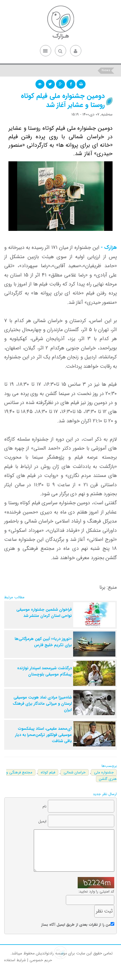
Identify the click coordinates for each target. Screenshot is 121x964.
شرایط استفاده (15, 960)
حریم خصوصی (41, 960)
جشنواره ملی (104, 772)
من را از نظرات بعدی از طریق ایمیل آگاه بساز (76, 925)
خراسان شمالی (75, 772)
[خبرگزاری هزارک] (60, 22)
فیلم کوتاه (48, 772)
